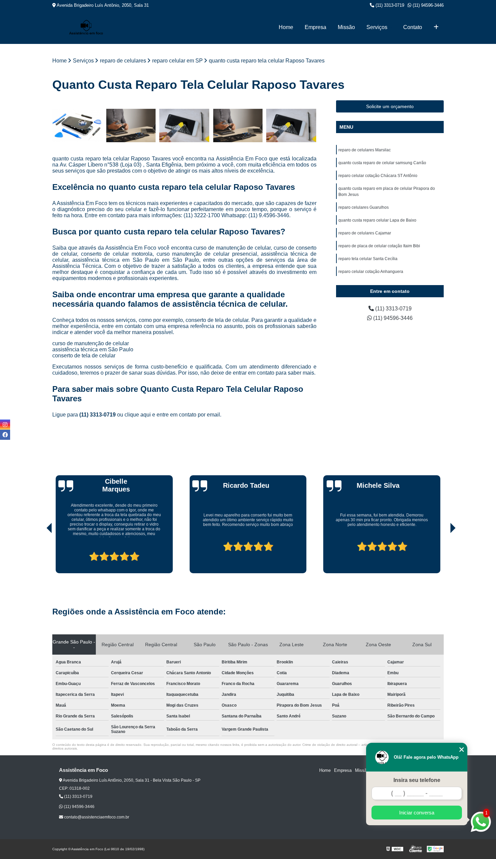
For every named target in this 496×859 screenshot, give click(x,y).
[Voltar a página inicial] (86, 27)
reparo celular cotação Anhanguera (370, 271)
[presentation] (40, 554)
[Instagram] (5, 425)
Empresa (315, 27)
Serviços (376, 27)
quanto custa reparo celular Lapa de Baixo (377, 220)
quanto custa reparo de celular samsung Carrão (382, 162)
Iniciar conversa (416, 812)
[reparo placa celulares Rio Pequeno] (291, 125)
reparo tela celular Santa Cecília (367, 258)
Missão (346, 27)
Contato (412, 27)
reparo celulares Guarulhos (363, 207)
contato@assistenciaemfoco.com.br (96, 817)
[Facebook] (5, 435)
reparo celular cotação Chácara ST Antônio (377, 175)
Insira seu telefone (416, 780)
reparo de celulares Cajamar (364, 233)
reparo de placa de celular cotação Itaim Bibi (379, 246)
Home (286, 27)
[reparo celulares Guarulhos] (238, 125)
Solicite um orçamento (390, 106)
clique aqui (138, 415)
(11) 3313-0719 (389, 5)
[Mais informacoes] (436, 27)
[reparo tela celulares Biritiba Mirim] (184, 125)
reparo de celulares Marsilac (364, 150)
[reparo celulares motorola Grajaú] (131, 125)
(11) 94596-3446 (427, 5)
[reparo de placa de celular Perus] (77, 125)
